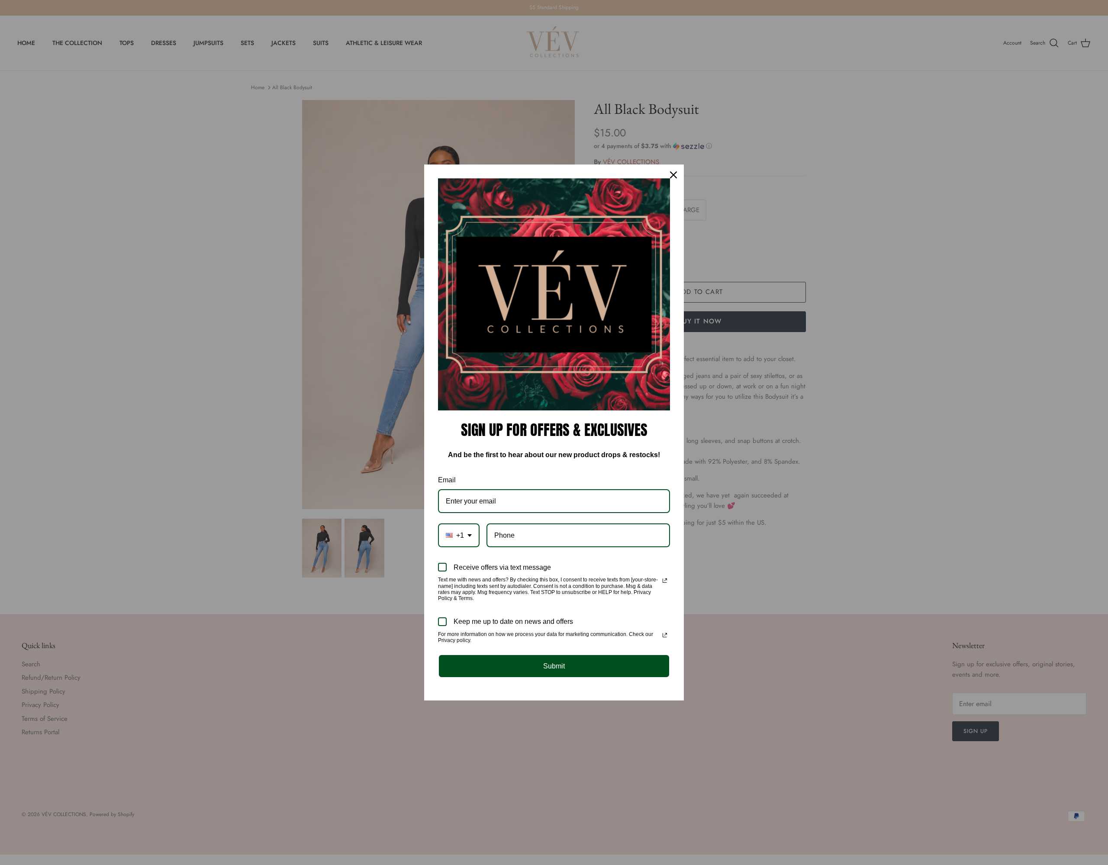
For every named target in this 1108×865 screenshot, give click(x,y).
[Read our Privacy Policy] (665, 580)
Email (447, 480)
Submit (554, 666)
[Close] (673, 175)
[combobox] (459, 535)
